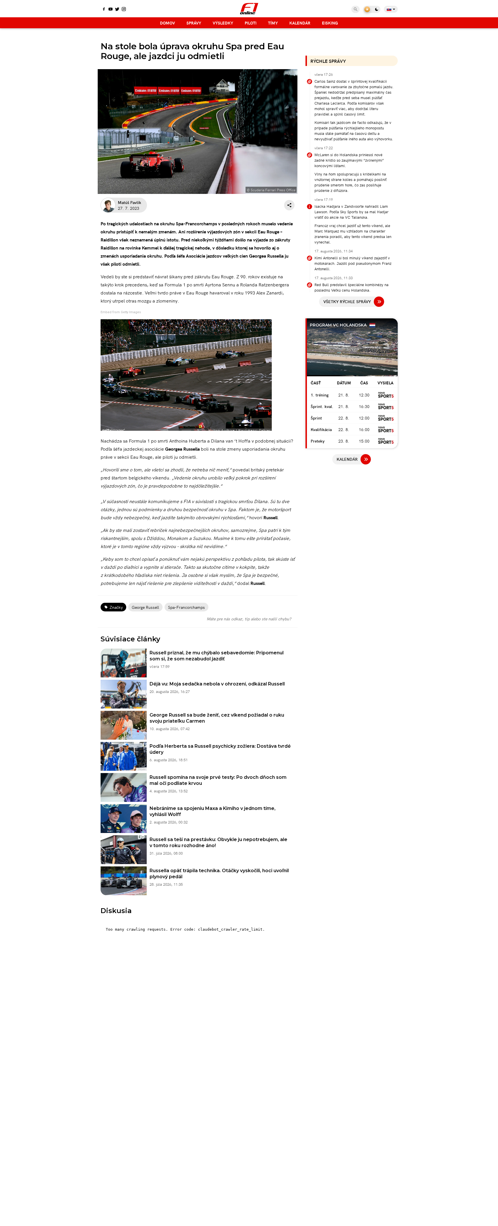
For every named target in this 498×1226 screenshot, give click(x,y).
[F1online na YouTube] (110, 9)
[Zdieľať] (289, 205)
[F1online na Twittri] (117, 9)
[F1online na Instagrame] (123, 9)
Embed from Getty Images (121, 312)
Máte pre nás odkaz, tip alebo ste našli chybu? (249, 618)
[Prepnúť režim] (371, 9)
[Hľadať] (355, 9)
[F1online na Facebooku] (104, 9)
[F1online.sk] (249, 8)
